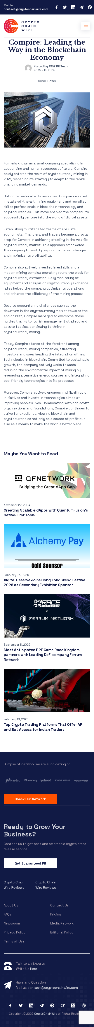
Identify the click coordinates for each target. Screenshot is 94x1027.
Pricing (55, 914)
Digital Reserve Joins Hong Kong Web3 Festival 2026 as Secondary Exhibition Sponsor (45, 582)
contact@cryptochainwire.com (26, 9)
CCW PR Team (58, 66)
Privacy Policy (15, 932)
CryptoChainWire (45, 1014)
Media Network (62, 923)
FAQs (7, 914)
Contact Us (59, 905)
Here (33, 969)
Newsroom (12, 923)
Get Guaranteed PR (30, 863)
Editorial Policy (61, 932)
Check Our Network (30, 799)
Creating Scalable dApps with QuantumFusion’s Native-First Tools (46, 513)
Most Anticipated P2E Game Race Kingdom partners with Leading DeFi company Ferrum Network (43, 654)
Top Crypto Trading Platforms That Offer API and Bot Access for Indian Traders (43, 727)
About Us (11, 905)
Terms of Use (14, 941)
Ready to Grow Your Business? (35, 830)
